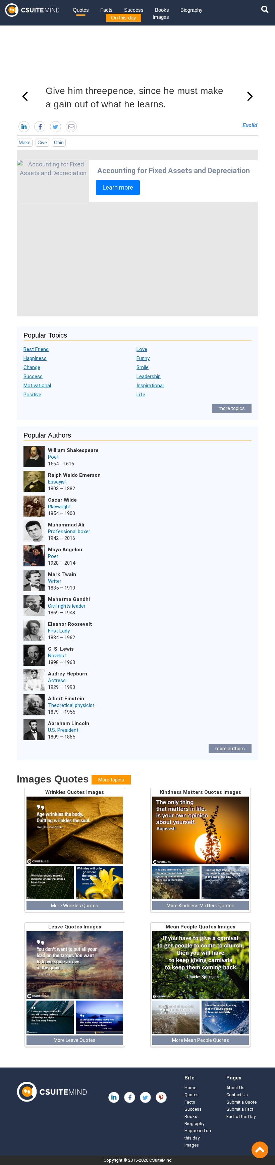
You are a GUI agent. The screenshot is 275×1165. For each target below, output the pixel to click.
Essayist (57, 482)
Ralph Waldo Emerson (74, 475)
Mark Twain (62, 574)
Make (25, 143)
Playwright (59, 507)
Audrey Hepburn (67, 674)
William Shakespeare (73, 450)
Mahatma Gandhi (69, 599)
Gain (59, 143)
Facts (106, 10)
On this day (123, 17)
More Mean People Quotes (200, 1040)
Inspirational (150, 386)
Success (134, 10)
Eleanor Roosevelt (70, 624)
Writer (54, 581)
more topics (232, 408)
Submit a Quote (241, 1102)
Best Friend (36, 349)
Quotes (81, 10)
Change (31, 367)
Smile (142, 367)
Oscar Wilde (62, 500)
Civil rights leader (67, 606)
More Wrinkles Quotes (74, 905)
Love (141, 349)
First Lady (59, 631)
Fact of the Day (241, 1116)
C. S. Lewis (61, 649)
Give (42, 143)
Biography (191, 10)
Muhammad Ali (66, 525)
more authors (230, 748)
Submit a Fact (239, 1109)
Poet (53, 457)
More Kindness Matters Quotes (200, 905)
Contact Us (237, 1094)
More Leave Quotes (75, 1040)
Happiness (35, 358)
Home (190, 1087)
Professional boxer (69, 531)
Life (140, 395)
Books (162, 10)
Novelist (57, 656)
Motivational (37, 386)
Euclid (249, 125)
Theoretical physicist (71, 705)
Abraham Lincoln (68, 723)
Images (161, 17)
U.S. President (63, 730)
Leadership (148, 376)
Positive (32, 395)
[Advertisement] (137, 259)
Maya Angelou (65, 550)
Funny (143, 358)
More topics (111, 779)
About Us (235, 1087)
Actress (57, 680)
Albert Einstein (66, 699)
